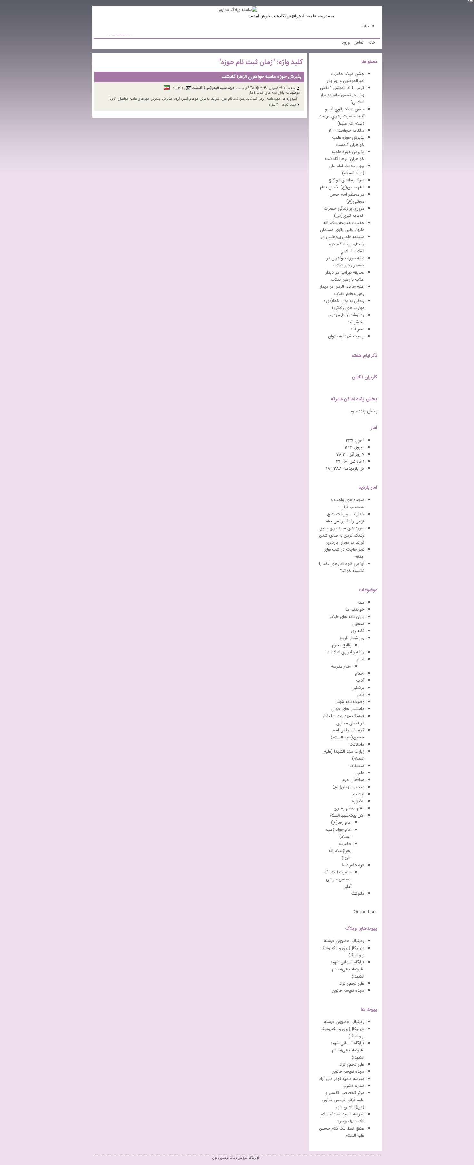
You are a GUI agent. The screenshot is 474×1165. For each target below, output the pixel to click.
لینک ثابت (289, 105)
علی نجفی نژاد (351, 983)
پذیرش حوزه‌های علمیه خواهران (139, 99)
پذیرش (167, 99)
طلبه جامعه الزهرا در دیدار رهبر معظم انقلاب (342, 290)
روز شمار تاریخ (352, 638)
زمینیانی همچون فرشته (344, 941)
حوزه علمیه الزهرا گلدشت (264, 99)
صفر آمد (357, 329)
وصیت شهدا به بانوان (346, 336)
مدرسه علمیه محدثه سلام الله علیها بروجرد (342, 1118)
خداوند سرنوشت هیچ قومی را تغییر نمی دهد (344, 518)
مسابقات (357, 765)
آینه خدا (357, 794)
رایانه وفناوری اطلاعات (345, 652)
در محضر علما (353, 865)
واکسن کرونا (182, 99)
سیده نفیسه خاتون (348, 990)
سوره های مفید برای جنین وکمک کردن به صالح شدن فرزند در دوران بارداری (341, 535)
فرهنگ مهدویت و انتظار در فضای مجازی (343, 720)
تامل (360, 694)
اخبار (252, 92)
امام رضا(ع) (341, 822)
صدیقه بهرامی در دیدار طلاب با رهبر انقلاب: (344, 276)
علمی (359, 773)
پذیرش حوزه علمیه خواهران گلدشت (348, 141)
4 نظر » (273, 105)
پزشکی (358, 687)
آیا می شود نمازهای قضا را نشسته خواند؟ (341, 567)
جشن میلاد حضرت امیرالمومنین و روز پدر (345, 77)
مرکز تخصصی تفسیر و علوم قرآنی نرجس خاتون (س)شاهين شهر (343, 1100)
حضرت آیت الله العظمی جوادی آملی (337, 879)
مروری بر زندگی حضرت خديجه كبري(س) (344, 212)
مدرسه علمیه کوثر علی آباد (341, 1078)
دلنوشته (357, 893)
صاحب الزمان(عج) (348, 787)
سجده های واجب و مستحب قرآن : (347, 504)
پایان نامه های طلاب (270, 92)
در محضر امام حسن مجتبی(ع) (347, 198)
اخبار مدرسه (341, 666)
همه (360, 602)
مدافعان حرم (353, 780)
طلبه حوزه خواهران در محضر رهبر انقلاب (345, 262)
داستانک (357, 744)
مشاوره (358, 801)
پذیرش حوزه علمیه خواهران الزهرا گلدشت (261, 77)
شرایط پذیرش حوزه (206, 99)
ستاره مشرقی (352, 1086)
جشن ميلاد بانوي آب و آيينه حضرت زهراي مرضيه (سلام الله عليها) (341, 116)
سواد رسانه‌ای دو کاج (346, 180)
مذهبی (358, 624)
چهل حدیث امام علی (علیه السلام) (346, 170)
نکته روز (357, 631)
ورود (346, 42)
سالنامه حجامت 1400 (346, 130)
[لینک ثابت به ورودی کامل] (298, 88)
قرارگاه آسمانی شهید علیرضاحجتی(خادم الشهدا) (347, 969)
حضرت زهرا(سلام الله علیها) (339, 851)
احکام (359, 673)
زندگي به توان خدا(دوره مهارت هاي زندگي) (344, 304)
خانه (365, 26)
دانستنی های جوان (347, 709)
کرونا (112, 99)
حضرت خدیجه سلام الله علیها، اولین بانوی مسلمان (342, 226)
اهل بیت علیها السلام (346, 815)
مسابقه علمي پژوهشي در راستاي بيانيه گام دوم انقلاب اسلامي (342, 244)
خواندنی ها (354, 609)
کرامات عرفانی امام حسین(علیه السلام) (347, 734)
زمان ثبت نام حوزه (233, 99)
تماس (359, 42)
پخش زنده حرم (364, 411)
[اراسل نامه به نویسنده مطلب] (188, 88)
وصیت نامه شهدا (350, 702)
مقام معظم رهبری (349, 808)
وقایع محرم (341, 645)
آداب (360, 680)
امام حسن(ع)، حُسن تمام (342, 187)
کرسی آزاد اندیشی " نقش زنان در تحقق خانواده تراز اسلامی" (342, 95)
